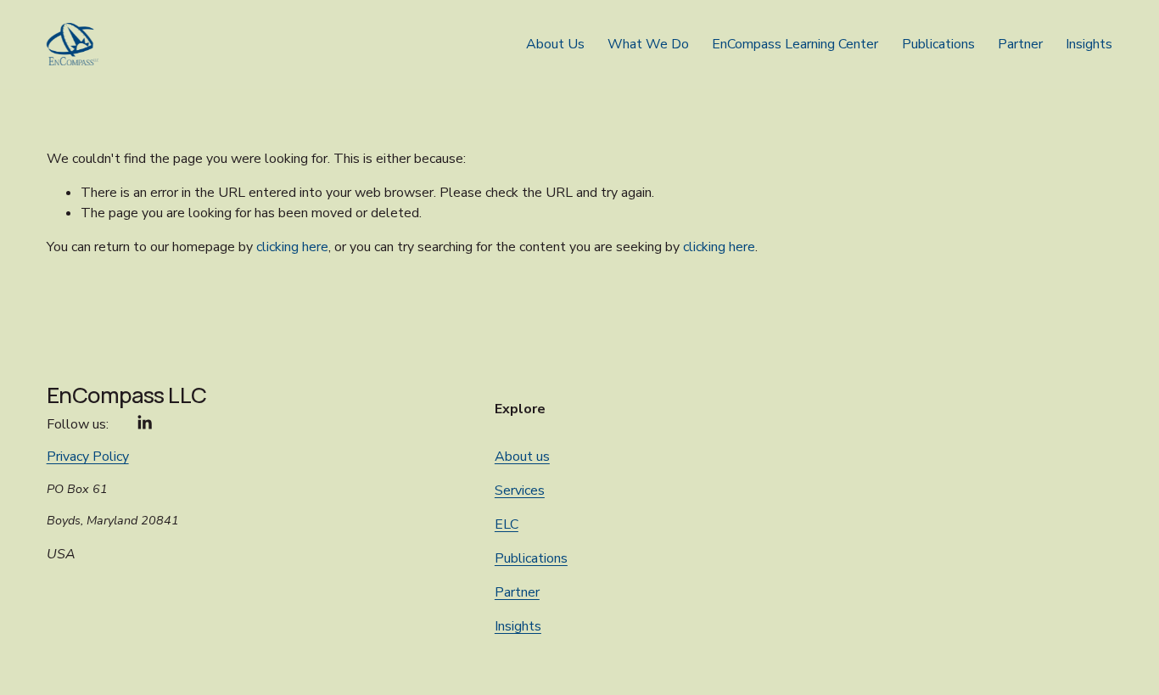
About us (522, 456)
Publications (938, 44)
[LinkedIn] (144, 422)
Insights (1089, 44)
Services (520, 490)
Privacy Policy (88, 456)
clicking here (292, 247)
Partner (1020, 44)
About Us (555, 44)
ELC (506, 524)
